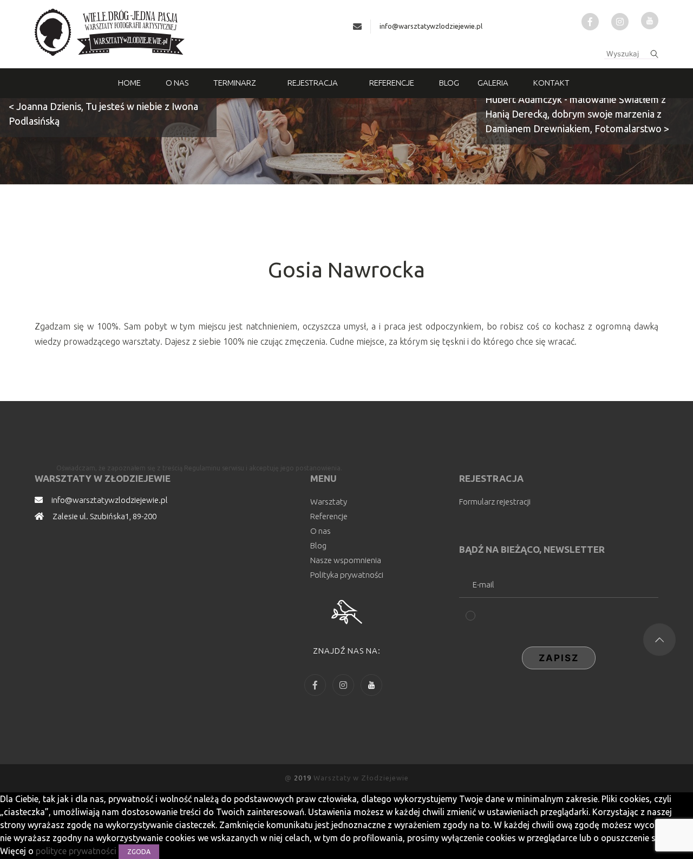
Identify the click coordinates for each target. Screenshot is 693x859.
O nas (177, 82)
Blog (449, 82)
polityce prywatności (77, 851)
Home (129, 82)
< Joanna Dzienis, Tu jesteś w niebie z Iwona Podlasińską (103, 113)
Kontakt (551, 82)
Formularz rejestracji (495, 501)
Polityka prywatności (346, 574)
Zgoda (139, 851)
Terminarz (234, 82)
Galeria (493, 82)
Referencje (391, 82)
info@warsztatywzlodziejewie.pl (431, 26)
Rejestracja (312, 82)
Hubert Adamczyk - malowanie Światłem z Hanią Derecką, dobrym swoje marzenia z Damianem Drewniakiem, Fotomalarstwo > (577, 114)
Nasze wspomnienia (345, 560)
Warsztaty (328, 501)
